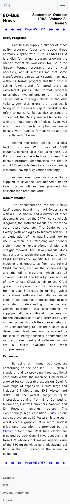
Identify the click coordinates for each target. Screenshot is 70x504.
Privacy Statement (16, 493)
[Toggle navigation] (62, 5)
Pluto (52, 413)
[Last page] (57, 29)
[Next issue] (51, 29)
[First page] (12, 29)
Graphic (8, 478)
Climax (8, 431)
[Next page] (64, 29)
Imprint (8, 500)
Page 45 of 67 (35, 29)
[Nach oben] (35, 470)
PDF (6, 485)
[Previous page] (6, 29)
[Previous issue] (19, 29)
